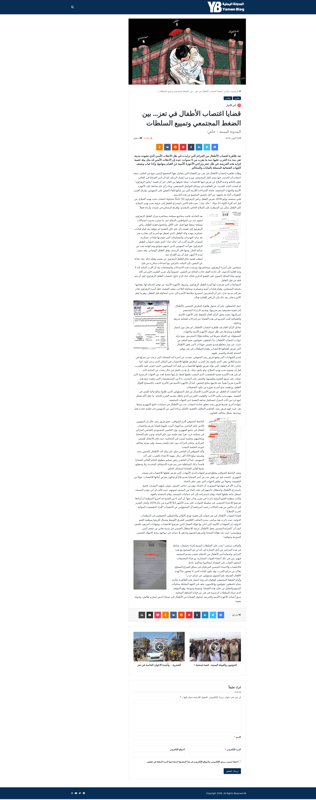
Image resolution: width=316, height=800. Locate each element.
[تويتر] (207, 147)
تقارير (226, 91)
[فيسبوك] (214, 147)
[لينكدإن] (199, 147)
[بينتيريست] (183, 147)
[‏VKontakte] (167, 147)
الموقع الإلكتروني (177, 749)
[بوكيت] (157, 615)
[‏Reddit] (175, 147)
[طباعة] (142, 615)
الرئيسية (235, 91)
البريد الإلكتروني (233, 749)
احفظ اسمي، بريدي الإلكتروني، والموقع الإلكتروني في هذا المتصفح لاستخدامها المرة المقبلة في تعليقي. (192, 761)
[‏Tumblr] (191, 147)
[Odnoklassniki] (159, 147)
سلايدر (228, 98)
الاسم (237, 737)
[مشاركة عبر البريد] (149, 615)
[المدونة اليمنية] (226, 7)
